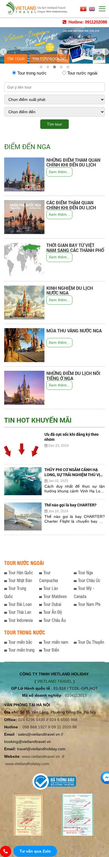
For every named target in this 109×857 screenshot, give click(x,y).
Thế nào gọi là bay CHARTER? (70, 505)
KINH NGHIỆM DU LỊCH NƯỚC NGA (69, 290)
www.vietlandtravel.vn (41, 756)
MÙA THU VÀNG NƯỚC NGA (74, 330)
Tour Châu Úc (89, 580)
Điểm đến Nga (27, 146)
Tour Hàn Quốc (20, 572)
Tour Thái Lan (19, 612)
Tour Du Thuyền (91, 642)
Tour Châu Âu (54, 620)
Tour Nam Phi (89, 604)
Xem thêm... (59, 172)
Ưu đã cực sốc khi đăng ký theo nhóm (71, 437)
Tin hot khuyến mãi (38, 420)
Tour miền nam (55, 642)
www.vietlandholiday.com (27, 763)
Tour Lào (50, 588)
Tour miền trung (21, 650)
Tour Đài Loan (20, 604)
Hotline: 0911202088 (87, 22)
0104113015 (76, 695)
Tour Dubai (52, 604)
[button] (41, 67)
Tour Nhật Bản (20, 580)
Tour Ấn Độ (52, 612)
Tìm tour (16, 59)
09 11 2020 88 (64, 727)
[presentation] (3, 50)
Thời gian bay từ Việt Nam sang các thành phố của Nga (75, 250)
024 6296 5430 (31, 719)
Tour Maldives (55, 596)
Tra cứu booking (49, 59)
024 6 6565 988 (63, 719)
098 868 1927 (34, 727)
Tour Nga (85, 572)
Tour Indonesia (20, 620)
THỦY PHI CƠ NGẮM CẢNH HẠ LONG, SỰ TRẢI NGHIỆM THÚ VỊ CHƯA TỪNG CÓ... (72, 474)
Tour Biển (51, 650)
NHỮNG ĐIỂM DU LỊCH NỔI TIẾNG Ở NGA (73, 375)
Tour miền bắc (20, 642)
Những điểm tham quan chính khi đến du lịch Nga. (73, 165)
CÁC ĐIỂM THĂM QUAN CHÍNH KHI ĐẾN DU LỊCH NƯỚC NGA (71, 207)
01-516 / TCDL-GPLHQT (75, 688)
